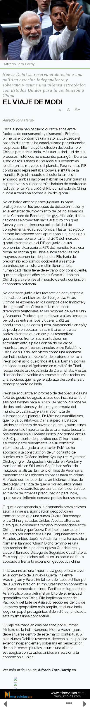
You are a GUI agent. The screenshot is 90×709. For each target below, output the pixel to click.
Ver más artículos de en (40, 670)
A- (61, 110)
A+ (77, 109)
